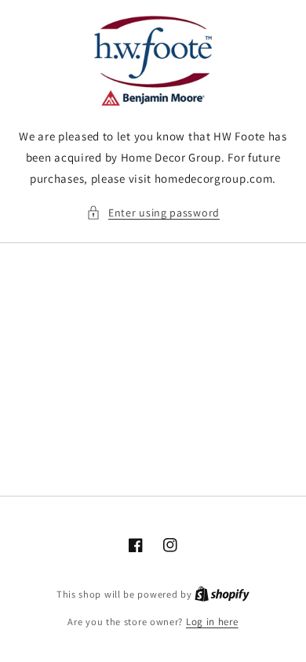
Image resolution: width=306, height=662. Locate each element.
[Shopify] (222, 594)
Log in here (212, 621)
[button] (153, 213)
